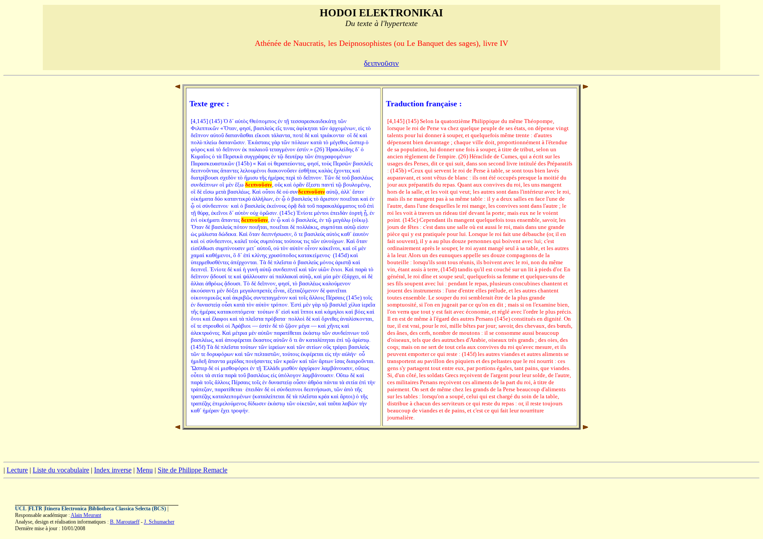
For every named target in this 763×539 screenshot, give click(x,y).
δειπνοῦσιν (381, 63)
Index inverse (113, 470)
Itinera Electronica (66, 508)
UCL (20, 508)
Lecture (17, 470)
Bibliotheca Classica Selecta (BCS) (127, 508)
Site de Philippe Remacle (192, 470)
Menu (144, 470)
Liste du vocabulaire (61, 470)
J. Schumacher (159, 522)
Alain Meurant (86, 515)
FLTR (35, 508)
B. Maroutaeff (125, 522)
